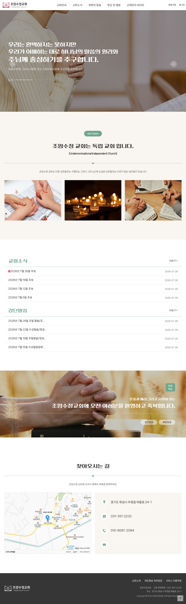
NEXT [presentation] (173, 64)
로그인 (182, 5)
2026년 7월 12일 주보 (93, 288)
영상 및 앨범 (114, 5)
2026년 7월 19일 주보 (93, 280)
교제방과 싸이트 (135, 5)
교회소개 (136, 580)
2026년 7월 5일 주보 (93, 297)
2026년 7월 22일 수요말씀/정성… (93, 329)
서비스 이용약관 (174, 580)
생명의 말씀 (94, 5)
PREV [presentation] (13, 64)
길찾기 (75, 552)
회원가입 (172, 5)
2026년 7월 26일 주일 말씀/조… (93, 320)
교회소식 (77, 5)
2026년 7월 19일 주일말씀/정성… (93, 338)
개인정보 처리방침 (153, 580)
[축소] (88, 521)
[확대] (88, 517)
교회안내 (61, 5)
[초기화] (88, 526)
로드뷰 (68, 552)
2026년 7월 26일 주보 (93, 271)
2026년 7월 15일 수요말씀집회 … (93, 347)
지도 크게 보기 (85, 552)
